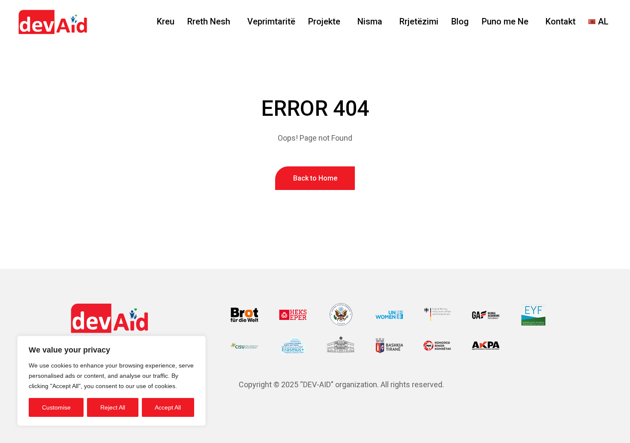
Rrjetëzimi (418, 21)
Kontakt (561, 21)
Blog (460, 21)
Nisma (369, 21)
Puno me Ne (505, 21)
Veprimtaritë (271, 21)
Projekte (324, 21)
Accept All (168, 407)
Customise (56, 407)
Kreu (165, 21)
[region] (111, 381)
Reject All (112, 407)
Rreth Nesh (208, 21)
